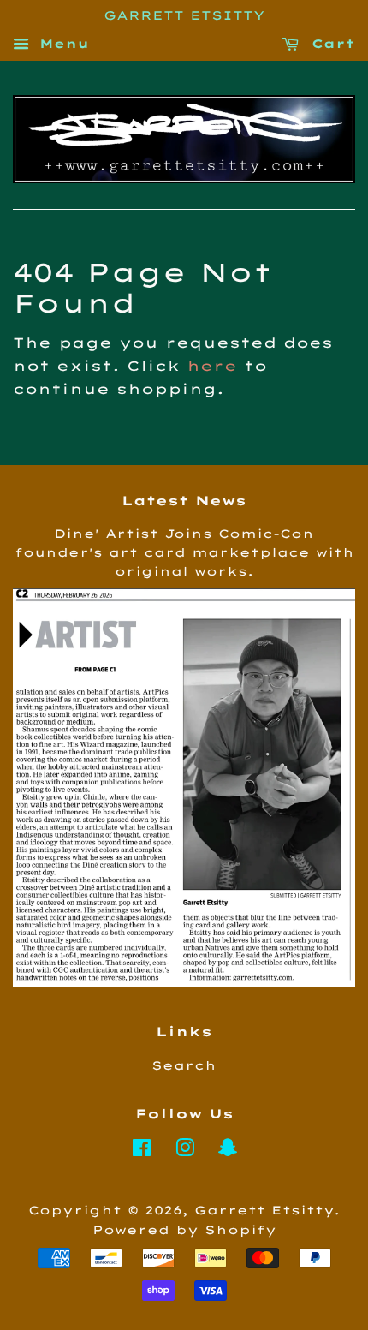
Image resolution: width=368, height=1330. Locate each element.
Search (184, 1065)
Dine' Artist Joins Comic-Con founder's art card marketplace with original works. (184, 552)
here (212, 365)
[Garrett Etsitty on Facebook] (141, 1150)
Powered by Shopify (184, 1229)
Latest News (184, 500)
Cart (330, 43)
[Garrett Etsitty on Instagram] (184, 1150)
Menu (61, 43)
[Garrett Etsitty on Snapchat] (227, 1150)
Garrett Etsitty (264, 1209)
